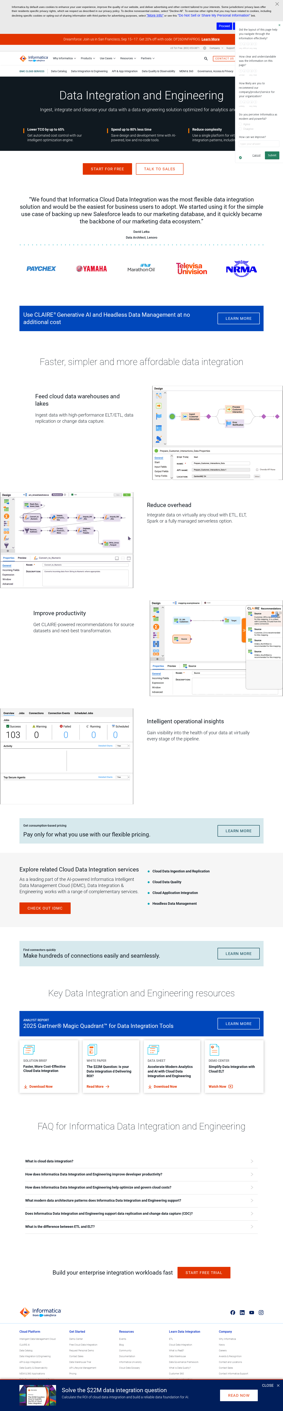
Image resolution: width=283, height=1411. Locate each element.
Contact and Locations (230, 1362)
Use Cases (106, 58)
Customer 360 (176, 1373)
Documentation (127, 1356)
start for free (107, 169)
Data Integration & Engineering (35, 1356)
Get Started (77, 1331)
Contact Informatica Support (233, 1373)
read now (239, 1395)
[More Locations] (205, 48)
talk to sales (159, 169)
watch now (218, 1086)
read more (95, 1086)
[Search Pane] (206, 58)
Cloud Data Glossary (129, 1368)
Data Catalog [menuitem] (59, 71)
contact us (224, 58)
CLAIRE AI (24, 1344)
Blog (121, 1344)
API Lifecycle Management (82, 1368)
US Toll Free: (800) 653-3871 (185, 48)
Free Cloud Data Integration (83, 1344)
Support (230, 48)
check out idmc (45, 908)
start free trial (204, 1272)
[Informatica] (33, 58)
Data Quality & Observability (33, 1368)
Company (215, 48)
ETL (171, 1339)
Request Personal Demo (81, 1350)
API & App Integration (30, 1362)
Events (122, 1339)
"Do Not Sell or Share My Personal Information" (214, 15)
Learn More (211, 39)
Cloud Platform (29, 1331)
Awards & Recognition (230, 1356)
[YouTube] (251, 1312)
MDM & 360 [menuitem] (186, 71)
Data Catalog (26, 1350)
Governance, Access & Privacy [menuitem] (215, 71)
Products (86, 58)
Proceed (224, 26)
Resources (126, 58)
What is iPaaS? (176, 1350)
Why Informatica (63, 58)
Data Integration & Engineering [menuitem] (89, 71)
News (222, 1344)
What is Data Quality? (180, 1368)
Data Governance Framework (183, 1362)
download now (41, 1086)
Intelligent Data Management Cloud (37, 1339)
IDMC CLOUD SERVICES (31, 71)
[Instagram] (261, 1312)
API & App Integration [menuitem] (125, 71)
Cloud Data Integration (180, 1344)
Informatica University (130, 1362)
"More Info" (155, 15)
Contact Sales (76, 1356)
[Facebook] (232, 1312)
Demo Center (76, 1339)
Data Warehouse (177, 1356)
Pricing (72, 1373)
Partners (146, 58)
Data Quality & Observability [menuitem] (158, 71)
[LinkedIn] (242, 1312)
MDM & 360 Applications (32, 1373)
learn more (239, 318)
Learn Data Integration (184, 1331)
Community (125, 1350)
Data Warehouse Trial (80, 1362)
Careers (223, 1350)
